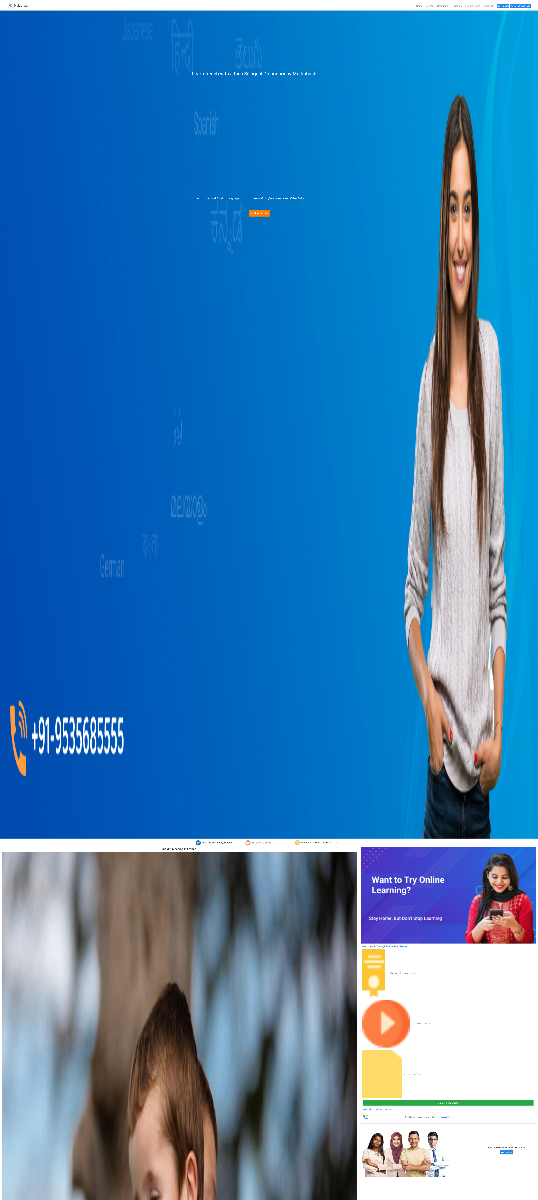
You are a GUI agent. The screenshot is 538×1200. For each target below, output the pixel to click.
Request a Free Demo (448, 1102)
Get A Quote (259, 213)
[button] (430, 6)
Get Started (506, 1152)
